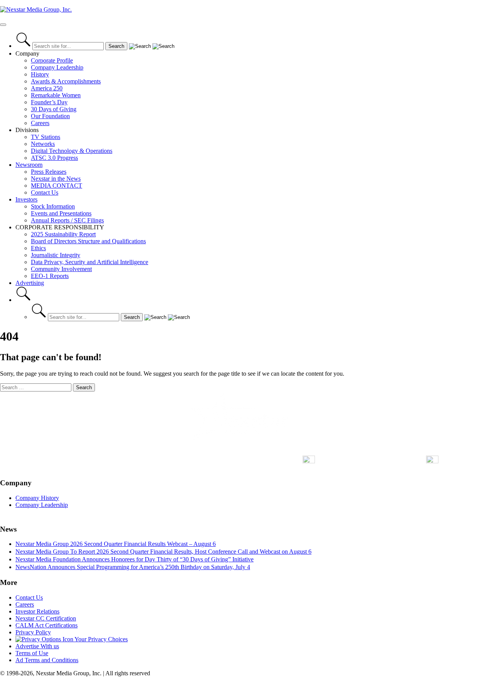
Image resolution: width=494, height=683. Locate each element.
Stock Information (53, 206)
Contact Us (44, 192)
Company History (37, 498)
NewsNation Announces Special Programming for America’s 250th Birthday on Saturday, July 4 (132, 567)
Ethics (38, 248)
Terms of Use (31, 653)
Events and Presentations (61, 213)
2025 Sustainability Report (63, 234)
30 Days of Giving (53, 109)
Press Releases (48, 171)
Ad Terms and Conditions (46, 660)
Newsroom (28, 164)
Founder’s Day (49, 102)
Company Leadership (57, 67)
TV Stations (45, 137)
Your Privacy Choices (100, 639)
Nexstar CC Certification (45, 618)
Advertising (29, 283)
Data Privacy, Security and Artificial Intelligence (89, 262)
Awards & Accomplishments (66, 81)
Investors (26, 199)
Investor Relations (37, 611)
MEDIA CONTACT (56, 185)
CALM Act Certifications (46, 625)
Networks (43, 144)
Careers (40, 123)
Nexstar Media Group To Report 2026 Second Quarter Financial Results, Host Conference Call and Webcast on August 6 (163, 551)
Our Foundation (50, 116)
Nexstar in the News (56, 178)
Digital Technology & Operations (71, 150)
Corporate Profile (52, 60)
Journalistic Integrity (55, 255)
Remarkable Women (56, 95)
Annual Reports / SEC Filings (67, 220)
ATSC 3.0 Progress (54, 157)
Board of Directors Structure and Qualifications (88, 241)
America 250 (47, 88)
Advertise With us (37, 646)
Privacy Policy (33, 632)
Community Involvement (61, 269)
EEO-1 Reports (50, 276)
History (40, 74)
